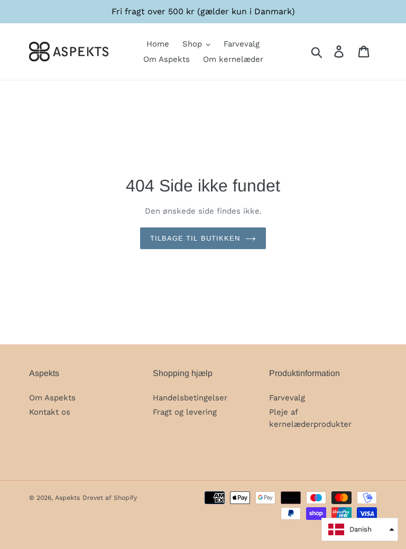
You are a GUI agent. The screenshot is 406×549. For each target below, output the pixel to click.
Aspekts (67, 497)
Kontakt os (49, 412)
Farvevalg (287, 397)
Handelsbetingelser (190, 397)
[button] (359, 529)
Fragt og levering (185, 412)
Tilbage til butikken (195, 238)
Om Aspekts (52, 397)
